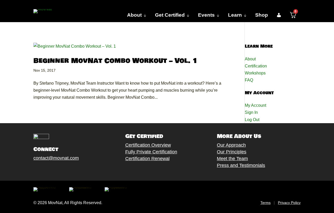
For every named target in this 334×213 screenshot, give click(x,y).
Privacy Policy (289, 203)
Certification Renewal (147, 158)
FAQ (249, 80)
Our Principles (231, 151)
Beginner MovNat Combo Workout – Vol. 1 (115, 60)
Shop (261, 15)
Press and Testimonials (241, 165)
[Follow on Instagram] (52, 170)
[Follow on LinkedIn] (73, 170)
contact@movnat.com (56, 158)
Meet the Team (232, 158)
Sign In (251, 112)
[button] (278, 15)
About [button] (134, 15)
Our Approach (231, 145)
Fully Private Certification (151, 151)
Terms (265, 203)
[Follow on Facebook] (31, 170)
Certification (256, 66)
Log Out (252, 119)
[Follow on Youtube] (62, 170)
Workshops (255, 73)
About (250, 59)
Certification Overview (148, 145)
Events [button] (206, 15)
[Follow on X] (41, 170)
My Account (255, 105)
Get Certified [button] (170, 15)
